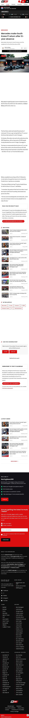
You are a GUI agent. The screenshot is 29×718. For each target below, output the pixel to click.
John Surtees (19, 692)
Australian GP (6, 655)
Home (2, 4)
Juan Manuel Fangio (20, 682)
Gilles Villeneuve (19, 665)
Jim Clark (18, 674)
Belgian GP (5, 672)
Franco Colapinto (20, 646)
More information (15, 17)
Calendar (13, 4)
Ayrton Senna (19, 663)
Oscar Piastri (19, 623)
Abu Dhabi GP (6, 692)
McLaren (5, 609)
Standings (19, 4)
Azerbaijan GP (6, 682)
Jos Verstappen (19, 672)
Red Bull (4, 607)
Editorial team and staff (20, 583)
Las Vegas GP (6, 688)
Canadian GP (6, 663)
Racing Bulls (5, 623)
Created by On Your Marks (18, 709)
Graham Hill (18, 686)
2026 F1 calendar (12, 570)
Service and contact (21, 585)
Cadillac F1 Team (6, 627)
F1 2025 (23, 305)
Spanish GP (5, 680)
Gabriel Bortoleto (20, 648)
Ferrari (4, 611)
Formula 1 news (5, 308)
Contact (7, 709)
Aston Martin (5, 619)
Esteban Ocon (19, 629)
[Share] (22, 48)
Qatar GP (5, 690)
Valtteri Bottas (18, 308)
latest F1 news (8, 554)
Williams (4, 625)
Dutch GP (5, 676)
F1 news (7, 4)
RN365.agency (19, 587)
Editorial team (11, 706)
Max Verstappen (19, 564)
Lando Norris (21, 566)
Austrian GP (5, 669)
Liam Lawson (19, 642)
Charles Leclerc (15, 567)
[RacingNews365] (4, 1)
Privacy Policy (21, 708)
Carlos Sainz (19, 625)
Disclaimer (19, 706)
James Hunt (19, 667)
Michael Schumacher (21, 659)
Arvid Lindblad (19, 633)
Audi (4, 617)
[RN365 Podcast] (19, 1)
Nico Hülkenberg (20, 638)
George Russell (5, 567)
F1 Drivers (26, 4)
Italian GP (5, 678)
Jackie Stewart (19, 669)
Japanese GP (6, 659)
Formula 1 (13, 101)
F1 (11, 308)
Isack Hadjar (19, 621)
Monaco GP (5, 665)
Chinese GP (5, 657)
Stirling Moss (19, 680)
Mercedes (4, 30)
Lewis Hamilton (11, 564)
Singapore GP (6, 684)
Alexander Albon (20, 640)
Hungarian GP (6, 674)
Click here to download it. (7, 388)
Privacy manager (15, 711)
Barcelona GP (6, 667)
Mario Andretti (19, 694)
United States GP (6, 686)
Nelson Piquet (19, 688)
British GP (5, 671)
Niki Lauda (18, 676)
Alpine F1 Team (6, 615)
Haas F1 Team (6, 621)
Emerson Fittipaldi (20, 684)
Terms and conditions (10, 708)
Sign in (5, 499)
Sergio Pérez (19, 627)
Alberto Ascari (19, 661)
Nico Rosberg (19, 655)
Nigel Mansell (19, 678)
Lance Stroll (18, 636)
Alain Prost (18, 657)
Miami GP (5, 661)
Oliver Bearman (19, 644)
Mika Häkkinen (19, 671)
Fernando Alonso (5, 566)
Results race (4, 11)
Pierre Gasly (18, 634)
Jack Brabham (19, 690)
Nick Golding (7, 47)
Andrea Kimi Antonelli (21, 619)
